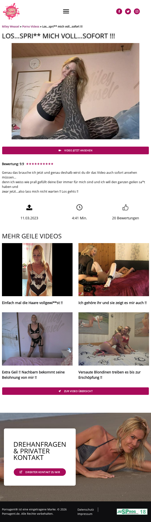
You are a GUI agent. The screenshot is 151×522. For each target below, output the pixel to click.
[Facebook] (119, 11)
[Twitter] (128, 11)
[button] (66, 11)
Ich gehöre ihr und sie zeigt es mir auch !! (112, 302)
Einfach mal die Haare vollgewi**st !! (32, 302)
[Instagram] (137, 11)
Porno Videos (30, 26)
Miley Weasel (10, 26)
